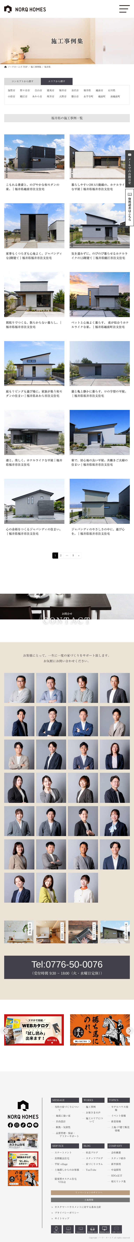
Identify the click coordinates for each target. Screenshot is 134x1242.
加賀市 (11, 90)
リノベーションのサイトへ (88, 1193)
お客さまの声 (93, 1112)
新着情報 (116, 1121)
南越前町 (115, 96)
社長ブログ (92, 1152)
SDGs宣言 (116, 1176)
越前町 (102, 96)
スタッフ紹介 (118, 1158)
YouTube (91, 1170)
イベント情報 (118, 1116)
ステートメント (63, 1152)
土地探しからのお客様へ (67, 1171)
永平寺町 (88, 96)
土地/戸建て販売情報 (120, 1129)
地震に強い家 (63, 1116)
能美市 (50, 90)
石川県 (111, 90)
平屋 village (61, 1164)
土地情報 (88, 1200)
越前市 (99, 90)
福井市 (62, 90)
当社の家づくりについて (67, 1108)
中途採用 (116, 1170)
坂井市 (50, 96)
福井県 (87, 90)
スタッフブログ (94, 1158)
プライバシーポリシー (67, 1213)
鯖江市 (23, 96)
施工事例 (91, 1107)
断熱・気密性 (63, 1127)
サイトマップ (62, 1218)
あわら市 (37, 96)
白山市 (38, 90)
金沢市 (75, 90)
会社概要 (116, 1152)
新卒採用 (116, 1164)
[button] (130, 1031)
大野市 (62, 96)
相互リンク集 (118, 1181)
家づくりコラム (94, 1164)
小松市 (11, 96)
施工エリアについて (94, 1120)
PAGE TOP (6, 1224)
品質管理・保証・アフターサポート (67, 1135)
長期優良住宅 (62, 1158)
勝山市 (75, 96)
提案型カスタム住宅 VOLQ (66, 1180)
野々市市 (25, 90)
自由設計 (61, 1121)
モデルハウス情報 (119, 1108)
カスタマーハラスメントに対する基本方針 (78, 1207)
